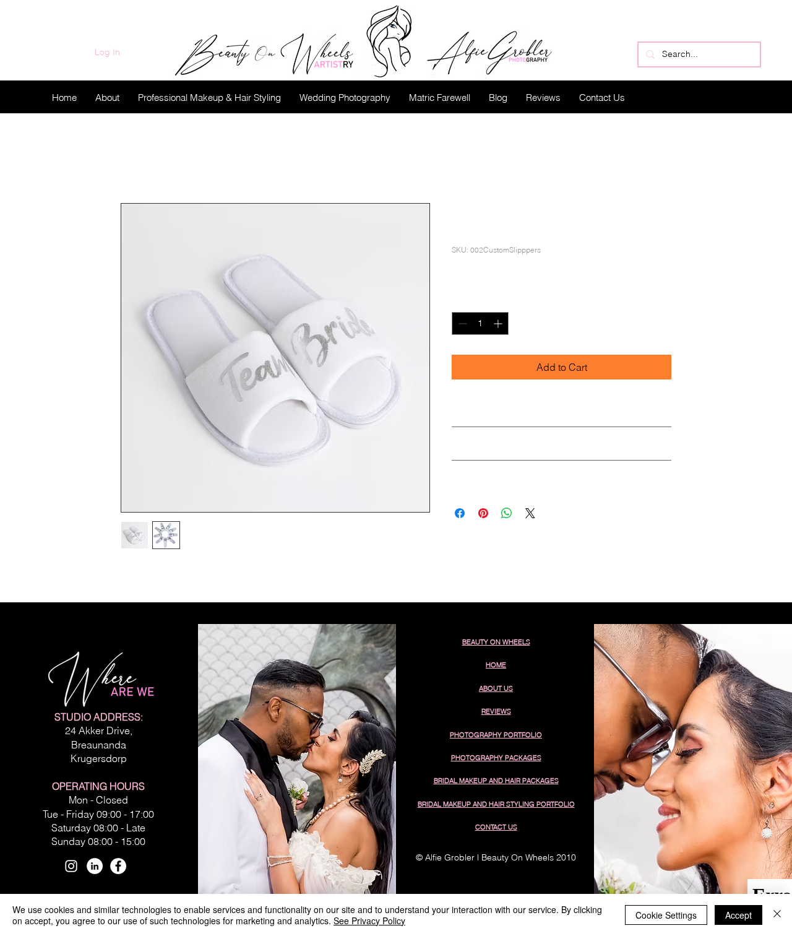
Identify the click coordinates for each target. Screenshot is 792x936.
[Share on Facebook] (459, 513)
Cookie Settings (666, 915)
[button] (209, 97)
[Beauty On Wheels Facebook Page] (118, 866)
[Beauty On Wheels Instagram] (71, 866)
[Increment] (499, 323)
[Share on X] (530, 513)
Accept (738, 915)
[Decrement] (461, 323)
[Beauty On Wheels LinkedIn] (95, 866)
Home (134, 158)
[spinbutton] (480, 323)
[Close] (777, 915)
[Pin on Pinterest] (483, 513)
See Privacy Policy (369, 920)
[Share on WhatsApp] (506, 513)
